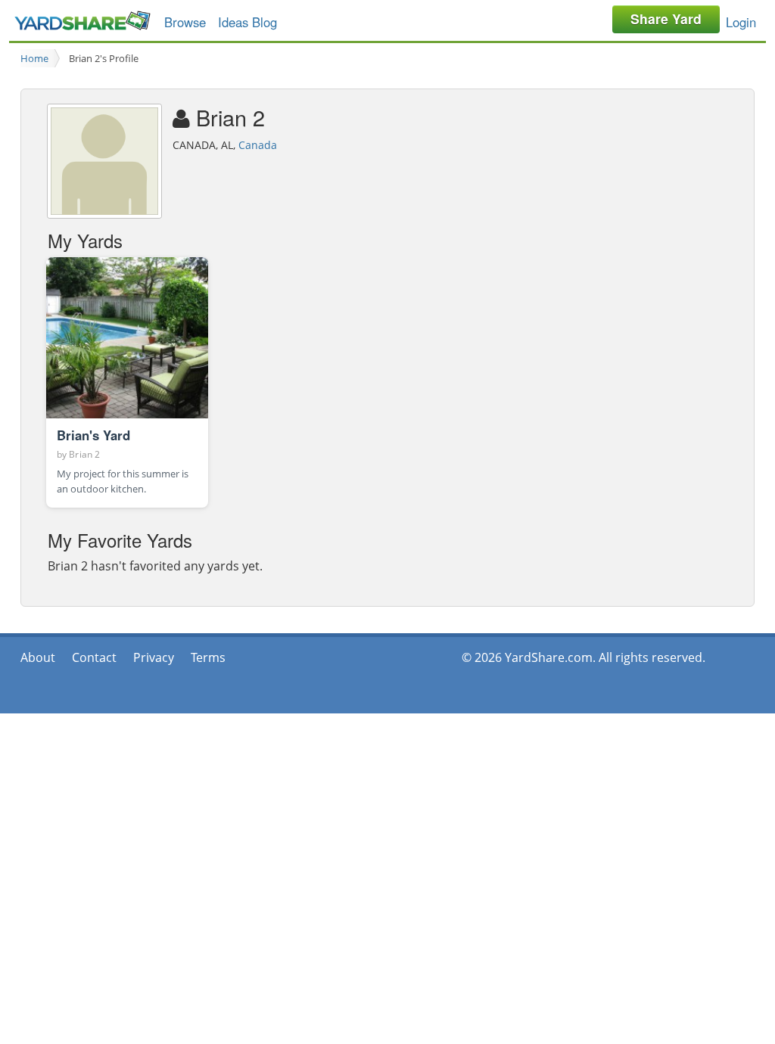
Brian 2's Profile (104, 58)
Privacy (153, 657)
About (37, 657)
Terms (208, 657)
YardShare (82, 20)
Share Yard (666, 18)
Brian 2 (84, 454)
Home (34, 58)
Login (741, 22)
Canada (257, 145)
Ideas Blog (247, 22)
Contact (94, 657)
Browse (185, 22)
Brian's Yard (93, 435)
